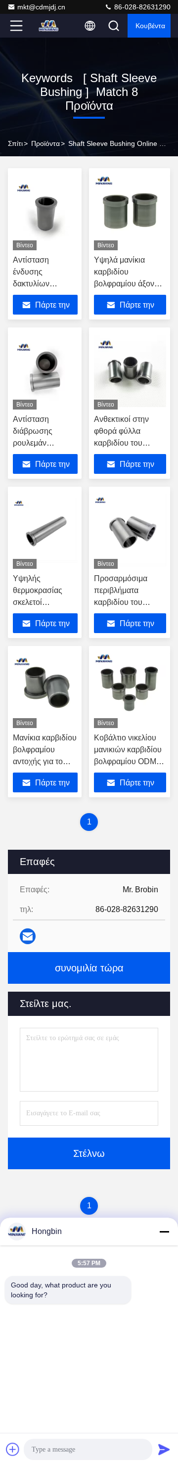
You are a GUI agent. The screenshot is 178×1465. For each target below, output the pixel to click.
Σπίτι (15, 143)
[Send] (164, 1449)
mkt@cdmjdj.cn (41, 7)
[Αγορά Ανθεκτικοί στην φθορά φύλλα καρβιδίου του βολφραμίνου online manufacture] (130, 371)
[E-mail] (27, 936)
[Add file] (13, 1449)
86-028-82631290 (141, 7)
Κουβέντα (150, 26)
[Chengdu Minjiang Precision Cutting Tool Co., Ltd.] (49, 26)
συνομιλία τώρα (89, 967)
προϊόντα (45, 143)
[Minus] (164, 1231)
